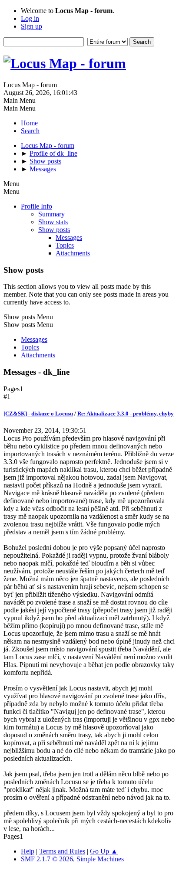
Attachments (73, 253)
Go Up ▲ (104, 851)
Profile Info (36, 206)
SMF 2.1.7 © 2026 (47, 859)
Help (27, 851)
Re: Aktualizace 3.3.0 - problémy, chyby (125, 413)
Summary (51, 214)
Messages (69, 237)
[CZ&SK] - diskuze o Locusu (38, 413)
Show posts (54, 229)
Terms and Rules (62, 851)
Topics (65, 245)
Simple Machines (100, 859)
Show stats (53, 222)
